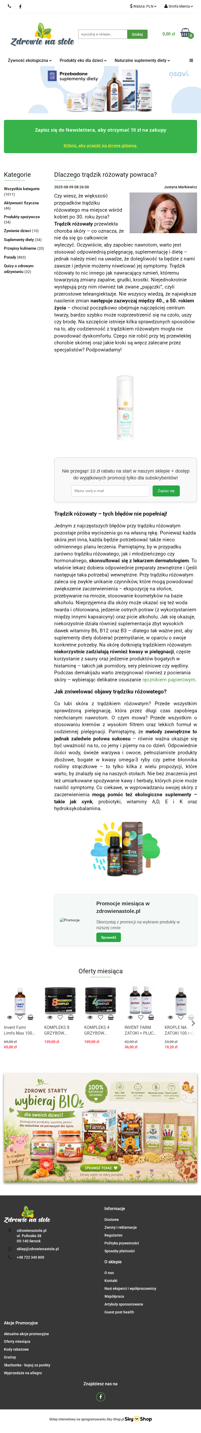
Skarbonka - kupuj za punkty (27, 1365)
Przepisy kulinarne (20, 248)
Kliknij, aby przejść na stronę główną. (100, 145)
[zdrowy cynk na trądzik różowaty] (125, 849)
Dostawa (111, 1219)
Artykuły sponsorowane (123, 1304)
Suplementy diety (19, 239)
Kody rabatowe (16, 1349)
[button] (114, 1209)
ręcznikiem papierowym (168, 680)
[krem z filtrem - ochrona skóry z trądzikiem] (125, 405)
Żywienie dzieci (18, 230)
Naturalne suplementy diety (141, 60)
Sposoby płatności (119, 1251)
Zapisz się (166, 491)
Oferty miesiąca (17, 1341)
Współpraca (114, 1296)
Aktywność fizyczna (21, 203)
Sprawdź (108, 937)
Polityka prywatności (121, 1243)
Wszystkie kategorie (22, 188)
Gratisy (10, 1357)
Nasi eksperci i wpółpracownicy (130, 1288)
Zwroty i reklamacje (120, 1227)
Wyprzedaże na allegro (23, 1373)
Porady (10, 257)
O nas (109, 1273)
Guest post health (119, 1312)
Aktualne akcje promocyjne (26, 1334)
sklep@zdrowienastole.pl (38, 1249)
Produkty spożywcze (22, 217)
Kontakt (111, 1281)
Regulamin (113, 1235)
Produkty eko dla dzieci (82, 60)
